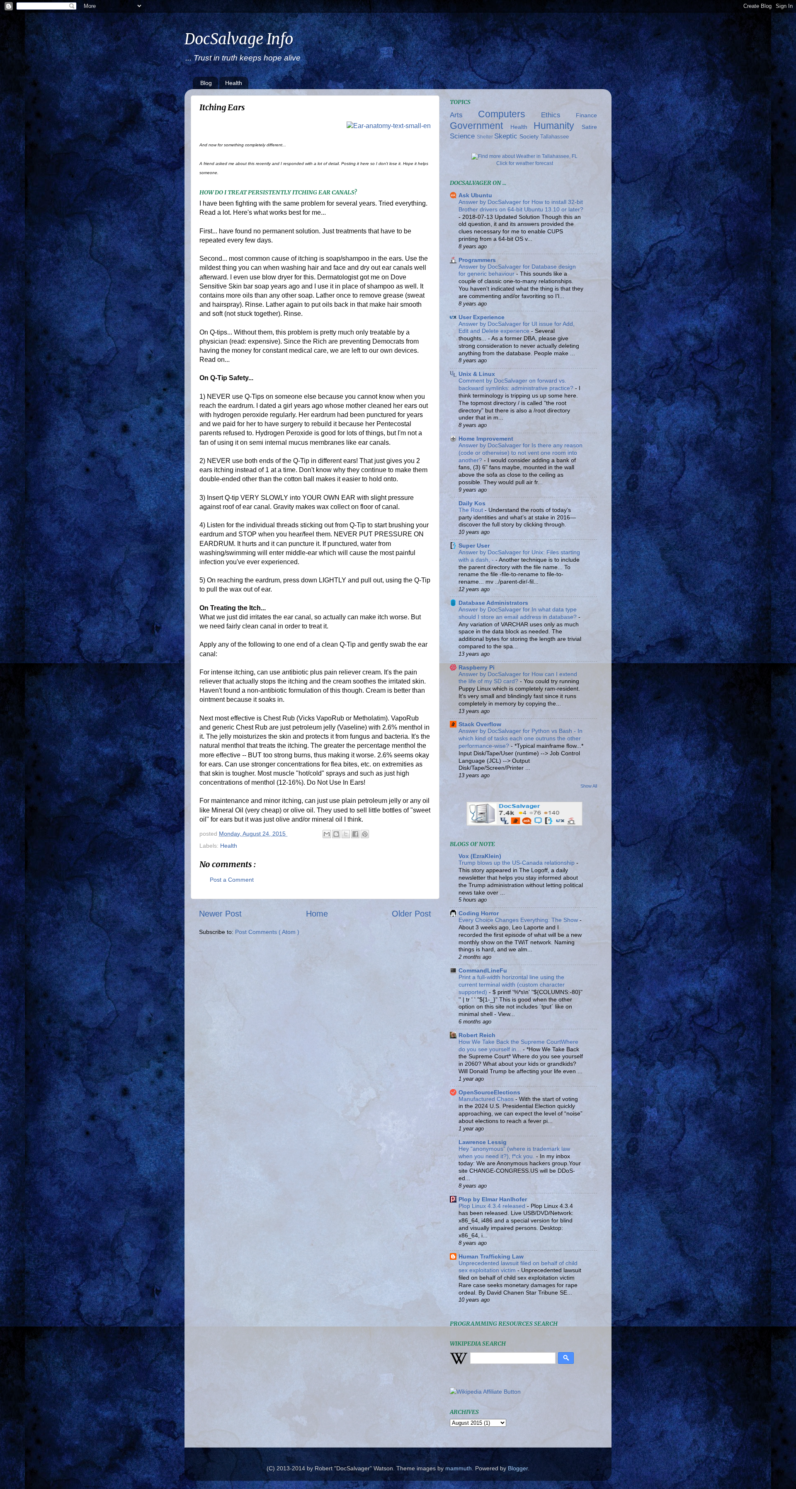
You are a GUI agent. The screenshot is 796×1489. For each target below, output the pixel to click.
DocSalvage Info (238, 39)
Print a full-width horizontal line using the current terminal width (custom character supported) (512, 984)
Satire (589, 127)
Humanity (558, 125)
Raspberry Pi (477, 667)
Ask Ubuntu (475, 195)
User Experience (482, 317)
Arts (464, 115)
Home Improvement (486, 438)
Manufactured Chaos (487, 1099)
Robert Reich (477, 1035)
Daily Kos (472, 503)
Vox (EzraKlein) (480, 856)
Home (317, 913)
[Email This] (327, 834)
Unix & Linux (477, 374)
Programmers (477, 260)
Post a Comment (232, 879)
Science (463, 136)
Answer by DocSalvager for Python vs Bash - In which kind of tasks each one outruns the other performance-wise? (520, 738)
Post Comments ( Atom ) (267, 932)
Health (233, 83)
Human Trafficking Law (491, 1256)
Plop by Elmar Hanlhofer (493, 1199)
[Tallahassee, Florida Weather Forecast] (524, 156)
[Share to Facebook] (355, 834)
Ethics (558, 115)
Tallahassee (554, 136)
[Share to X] (346, 834)
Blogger (518, 1468)
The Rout (472, 510)
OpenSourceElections (489, 1092)
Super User (474, 545)
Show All (588, 785)
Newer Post (220, 913)
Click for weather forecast (524, 163)
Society (529, 136)
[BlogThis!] (336, 834)
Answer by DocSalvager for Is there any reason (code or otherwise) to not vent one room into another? (520, 452)
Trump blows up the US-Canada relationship (517, 863)
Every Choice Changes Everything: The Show (519, 920)
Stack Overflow (480, 724)
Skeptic (506, 136)
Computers (509, 114)
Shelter (485, 136)
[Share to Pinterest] (365, 834)
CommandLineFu (483, 970)
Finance (586, 115)
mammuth (458, 1468)
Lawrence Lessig (483, 1142)
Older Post (411, 913)
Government (480, 125)
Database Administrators (493, 602)
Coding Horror (479, 913)
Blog (206, 83)
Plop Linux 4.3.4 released (493, 1206)
